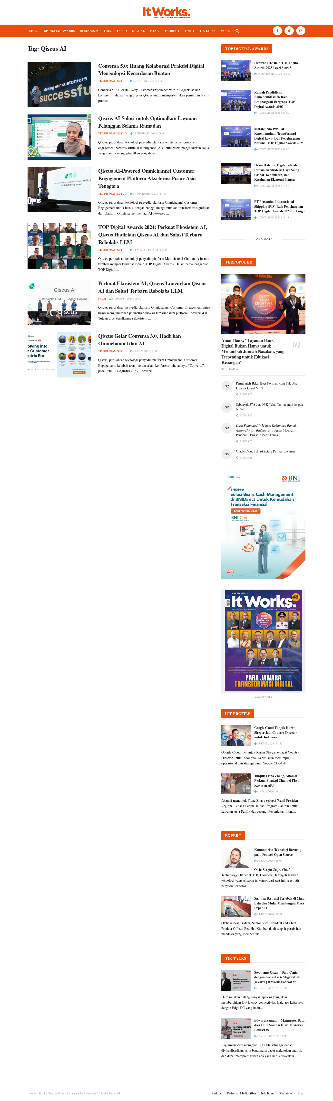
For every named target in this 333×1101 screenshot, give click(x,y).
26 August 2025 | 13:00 (147, 81)
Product (172, 31)
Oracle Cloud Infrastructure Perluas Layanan (265, 451)
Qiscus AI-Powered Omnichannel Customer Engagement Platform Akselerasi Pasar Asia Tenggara (147, 178)
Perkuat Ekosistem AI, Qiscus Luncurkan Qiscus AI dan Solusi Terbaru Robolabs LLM (152, 287)
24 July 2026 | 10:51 (269, 914)
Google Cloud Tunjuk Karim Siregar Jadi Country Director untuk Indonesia (275, 732)
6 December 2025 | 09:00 (272, 149)
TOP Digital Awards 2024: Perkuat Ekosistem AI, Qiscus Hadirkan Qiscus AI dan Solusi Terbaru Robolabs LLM (152, 234)
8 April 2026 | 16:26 (269, 791)
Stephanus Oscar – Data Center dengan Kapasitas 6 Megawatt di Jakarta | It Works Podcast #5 (277, 977)
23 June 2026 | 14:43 (269, 743)
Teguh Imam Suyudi (112, 81)
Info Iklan (267, 1093)
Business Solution (95, 31)
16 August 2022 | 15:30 (271, 988)
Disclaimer (286, 1093)
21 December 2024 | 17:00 (149, 193)
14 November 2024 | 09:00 (149, 250)
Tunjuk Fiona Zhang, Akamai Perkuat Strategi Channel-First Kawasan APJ (276, 780)
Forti (189, 31)
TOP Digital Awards (58, 31)
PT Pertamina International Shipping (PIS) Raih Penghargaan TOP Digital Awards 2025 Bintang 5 (279, 206)
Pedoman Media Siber (241, 1093)
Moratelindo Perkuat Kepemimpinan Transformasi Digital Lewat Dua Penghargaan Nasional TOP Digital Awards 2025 (279, 136)
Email (301, 1093)
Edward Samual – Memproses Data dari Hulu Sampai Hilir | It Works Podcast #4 (279, 1025)
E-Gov (154, 31)
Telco (122, 31)
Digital (138, 31)
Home (32, 31)
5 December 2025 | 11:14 (272, 217)
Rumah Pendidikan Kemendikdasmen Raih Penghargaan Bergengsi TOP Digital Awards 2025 (274, 99)
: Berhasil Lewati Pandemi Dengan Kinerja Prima (266, 430)
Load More (264, 239)
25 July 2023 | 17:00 (145, 351)
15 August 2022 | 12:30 (271, 1036)
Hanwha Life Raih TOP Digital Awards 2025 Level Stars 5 (276, 65)
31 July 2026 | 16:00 (269, 860)
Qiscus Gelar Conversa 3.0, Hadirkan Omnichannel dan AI (139, 339)
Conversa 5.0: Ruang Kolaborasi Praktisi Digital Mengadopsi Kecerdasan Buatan (151, 69)
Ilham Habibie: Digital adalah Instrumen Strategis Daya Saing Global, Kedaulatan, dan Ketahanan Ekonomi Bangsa (276, 172)
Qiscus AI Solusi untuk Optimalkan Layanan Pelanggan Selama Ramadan (147, 122)
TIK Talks (207, 31)
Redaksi (217, 1093)
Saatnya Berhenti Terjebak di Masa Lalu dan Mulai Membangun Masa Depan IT (279, 903)
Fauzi (102, 299)
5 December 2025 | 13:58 (272, 186)
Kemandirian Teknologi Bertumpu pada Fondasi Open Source (279, 852)
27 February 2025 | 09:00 (148, 133)
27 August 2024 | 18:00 (126, 298)
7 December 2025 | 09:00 (272, 112)
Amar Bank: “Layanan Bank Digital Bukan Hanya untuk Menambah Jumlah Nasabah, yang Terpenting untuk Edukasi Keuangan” (252, 351)
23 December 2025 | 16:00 (273, 73)
